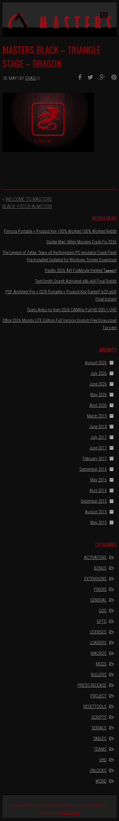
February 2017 (95, 458)
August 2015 (96, 511)
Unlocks (98, 770)
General (98, 600)
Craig (30, 78)
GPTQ (101, 621)
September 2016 (93, 469)
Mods (101, 664)
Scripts (98, 717)
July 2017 (99, 437)
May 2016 (98, 479)
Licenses (98, 632)
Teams (100, 749)
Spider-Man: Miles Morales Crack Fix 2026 (81, 241)
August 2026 (96, 362)
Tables (99, 738)
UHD (102, 759)
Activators (95, 557)
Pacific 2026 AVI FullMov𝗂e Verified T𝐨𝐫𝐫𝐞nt (81, 270)
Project (98, 695)
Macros (98, 653)
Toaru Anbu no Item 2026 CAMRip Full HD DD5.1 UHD (72, 309)
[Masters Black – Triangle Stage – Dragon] (77, 77)
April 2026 (98, 405)
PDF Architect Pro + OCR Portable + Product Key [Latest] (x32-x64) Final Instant (61, 295)
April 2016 (98, 490)
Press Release (92, 685)
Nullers (98, 674)
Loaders (98, 642)
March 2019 (97, 416)
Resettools (94, 706)
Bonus (100, 568)
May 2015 (98, 522)
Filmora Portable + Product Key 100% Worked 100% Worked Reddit (60, 231)
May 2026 (98, 394)
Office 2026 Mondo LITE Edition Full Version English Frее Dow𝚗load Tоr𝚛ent (59, 324)
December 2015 (94, 501)
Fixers (100, 589)
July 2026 (99, 373)
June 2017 (98, 447)
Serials (99, 727)
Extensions (95, 578)
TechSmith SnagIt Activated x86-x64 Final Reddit (76, 281)
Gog (102, 610)
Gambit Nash (70, 813)
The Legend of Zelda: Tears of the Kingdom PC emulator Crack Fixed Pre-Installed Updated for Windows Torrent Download (59, 256)
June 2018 (98, 426)
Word (101, 781)
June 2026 (98, 384)
